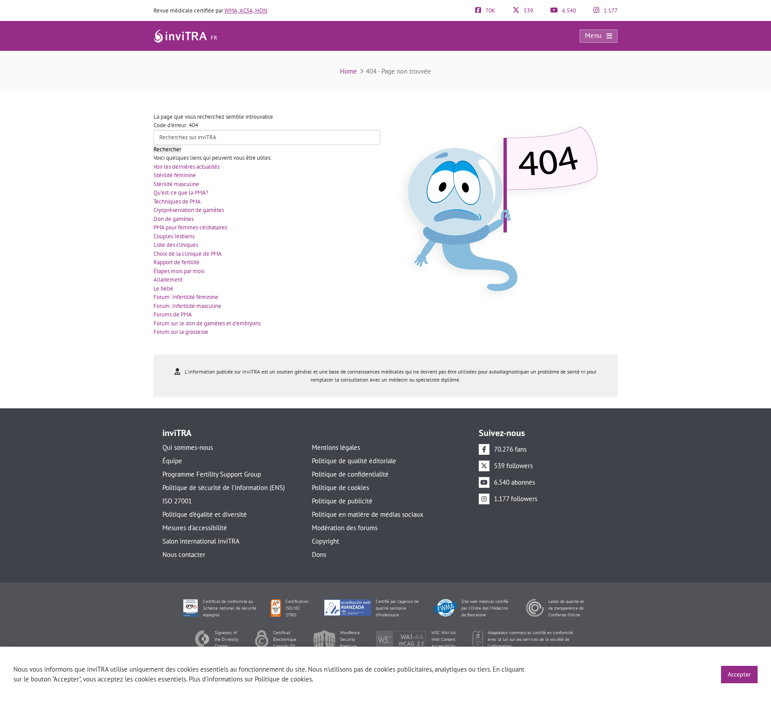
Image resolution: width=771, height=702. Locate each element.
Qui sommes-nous (187, 447)
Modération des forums (344, 527)
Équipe (172, 460)
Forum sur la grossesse (180, 332)
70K (489, 10)
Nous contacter (183, 554)
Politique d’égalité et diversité (204, 514)
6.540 (568, 10)
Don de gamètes (173, 219)
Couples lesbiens (174, 236)
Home (348, 71)
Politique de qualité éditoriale (354, 460)
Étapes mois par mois (178, 271)
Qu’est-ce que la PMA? (180, 192)
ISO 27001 (177, 501)
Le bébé (163, 288)
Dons (319, 554)
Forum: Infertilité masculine (187, 306)
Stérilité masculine (176, 184)
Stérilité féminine (174, 175)
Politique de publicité (342, 501)
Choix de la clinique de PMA (187, 254)
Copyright (325, 541)
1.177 (610, 10)
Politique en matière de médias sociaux (367, 514)
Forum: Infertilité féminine (185, 297)
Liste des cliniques (175, 245)
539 (527, 10)
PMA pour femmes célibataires (190, 227)
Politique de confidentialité (350, 474)
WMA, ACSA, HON (245, 10)
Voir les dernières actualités (186, 166)
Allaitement (167, 279)
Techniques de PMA (177, 201)
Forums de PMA (172, 314)
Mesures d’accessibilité (194, 527)
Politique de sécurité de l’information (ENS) (223, 487)
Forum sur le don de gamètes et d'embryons (207, 323)
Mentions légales (336, 447)
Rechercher (167, 149)
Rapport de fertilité (176, 262)
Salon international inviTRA (201, 541)
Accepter (739, 674)
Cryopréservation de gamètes (188, 210)
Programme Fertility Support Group (211, 474)
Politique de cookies (340, 487)
